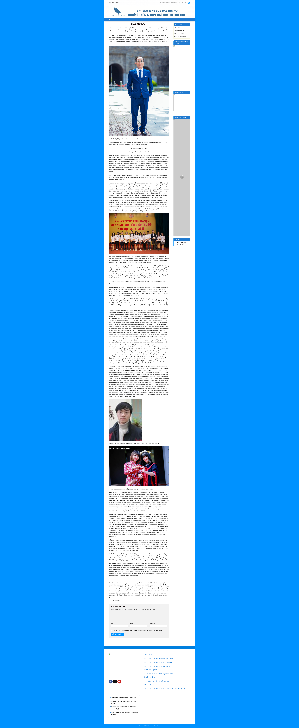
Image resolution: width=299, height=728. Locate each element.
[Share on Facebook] (111, 681)
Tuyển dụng (181, 19)
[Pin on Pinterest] (119, 681)
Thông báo (130, 19)
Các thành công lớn (163, 19)
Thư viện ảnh (174, 2)
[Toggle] (145, 659)
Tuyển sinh (119, 19)
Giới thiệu (113, 19)
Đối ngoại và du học (140, 19)
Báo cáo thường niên (180, 36)
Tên (112, 623)
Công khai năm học (179, 30)
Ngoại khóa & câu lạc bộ (151, 19)
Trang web (152, 623)
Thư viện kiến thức (165, 2)
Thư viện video (182, 2)
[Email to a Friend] (115, 681)
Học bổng (125, 19)
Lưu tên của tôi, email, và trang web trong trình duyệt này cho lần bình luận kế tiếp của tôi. (137, 630)
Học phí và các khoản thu (181, 33)
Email (132, 623)
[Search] (189, 3)
